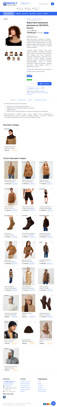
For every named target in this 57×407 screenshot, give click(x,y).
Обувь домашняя (24, 385)
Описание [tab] (12, 100)
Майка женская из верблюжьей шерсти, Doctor (44, 181)
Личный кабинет (42, 391)
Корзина (45, 13)
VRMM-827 (29, 76)
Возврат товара (42, 389)
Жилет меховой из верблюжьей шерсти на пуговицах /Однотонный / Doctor (28, 287)
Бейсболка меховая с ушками (27, 313)
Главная (18, 13)
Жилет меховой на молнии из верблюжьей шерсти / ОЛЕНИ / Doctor (10, 287)
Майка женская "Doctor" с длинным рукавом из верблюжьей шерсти (28, 181)
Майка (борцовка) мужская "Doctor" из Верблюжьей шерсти (9, 207)
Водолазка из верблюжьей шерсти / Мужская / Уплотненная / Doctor (10, 261)
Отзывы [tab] (30, 100)
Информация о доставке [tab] (40, 100)
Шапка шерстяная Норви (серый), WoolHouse (10, 367)
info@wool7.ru (23, 4)
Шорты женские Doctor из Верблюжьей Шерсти (45, 207)
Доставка (32, 13)
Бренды (33, 92)
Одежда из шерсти (25, 381)
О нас (39, 381)
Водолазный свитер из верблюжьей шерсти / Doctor (45, 234)
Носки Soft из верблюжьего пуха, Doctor (9, 234)
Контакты (25, 13)
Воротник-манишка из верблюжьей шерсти (10, 147)
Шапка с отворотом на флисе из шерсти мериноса (10, 341)
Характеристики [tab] (22, 100)
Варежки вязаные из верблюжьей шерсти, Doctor (44, 314)
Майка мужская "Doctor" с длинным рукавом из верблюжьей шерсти (10, 181)
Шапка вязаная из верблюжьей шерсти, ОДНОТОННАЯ (27, 341)
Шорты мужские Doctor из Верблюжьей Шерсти (28, 207)
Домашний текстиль (25, 387)
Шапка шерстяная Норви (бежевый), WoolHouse (10, 313)
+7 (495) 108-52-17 (25, 3)
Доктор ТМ (39, 92)
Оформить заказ (33, 88)
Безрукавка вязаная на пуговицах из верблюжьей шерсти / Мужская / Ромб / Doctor (45, 261)
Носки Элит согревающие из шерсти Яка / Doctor (28, 234)
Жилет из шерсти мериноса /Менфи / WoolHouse (44, 287)
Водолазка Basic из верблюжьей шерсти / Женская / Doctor (27, 261)
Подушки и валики (25, 389)
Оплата (39, 13)
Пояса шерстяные (25, 383)
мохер (31, 69)
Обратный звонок (8, 383)
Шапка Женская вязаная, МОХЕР (45, 340)
